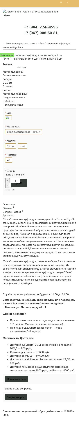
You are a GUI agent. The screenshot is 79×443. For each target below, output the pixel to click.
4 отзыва (21, 67)
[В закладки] (9, 190)
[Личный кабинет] (72, 3)
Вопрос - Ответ (13, 211)
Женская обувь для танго (20, 43)
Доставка (8, 215)
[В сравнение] (13, 190)
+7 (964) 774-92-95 (41, 27)
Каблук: (11, 140)
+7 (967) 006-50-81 (41, 33)
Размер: (12, 154)
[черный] (8, 117)
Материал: (13, 126)
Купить (19, 183)
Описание (9, 204)
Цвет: (10, 112)
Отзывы (8, 208)
